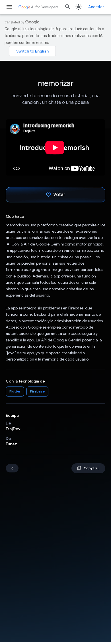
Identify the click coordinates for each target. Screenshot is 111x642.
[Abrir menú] (9, 7)
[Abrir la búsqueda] (67, 6)
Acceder (96, 7)
